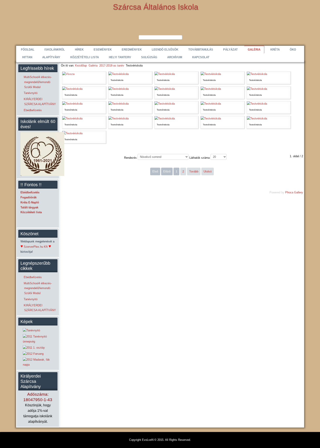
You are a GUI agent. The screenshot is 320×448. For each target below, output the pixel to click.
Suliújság (149, 57)
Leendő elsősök (165, 49)
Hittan (27, 57)
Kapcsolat (200, 57)
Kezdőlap (81, 65)
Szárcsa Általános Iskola (155, 6)
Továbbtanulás (200, 49)
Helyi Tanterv (120, 57)
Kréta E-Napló (29, 202)
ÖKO (293, 49)
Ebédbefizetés (29, 192)
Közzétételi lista (84, 57)
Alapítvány (51, 57)
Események (103, 49)
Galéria (254, 49)
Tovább (193, 171)
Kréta (275, 49)
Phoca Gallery (294, 192)
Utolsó (208, 171)
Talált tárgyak (29, 207)
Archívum (174, 57)
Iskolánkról (54, 49)
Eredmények (132, 49)
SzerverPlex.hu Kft (36, 246)
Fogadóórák (28, 197)
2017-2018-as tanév (111, 65)
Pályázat (230, 49)
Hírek (79, 49)
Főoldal (27, 49)
